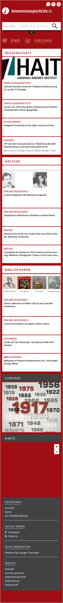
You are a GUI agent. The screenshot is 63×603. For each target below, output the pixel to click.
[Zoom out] (56, 451)
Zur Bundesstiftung (16, 515)
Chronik (9, 508)
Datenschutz (12, 580)
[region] (31, 463)
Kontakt (9, 569)
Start (16, 40)
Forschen (43, 40)
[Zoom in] (56, 446)
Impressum (11, 584)
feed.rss (13, 536)
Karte (8, 512)
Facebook (13, 532)
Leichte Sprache (14, 573)
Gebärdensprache (15, 576)
